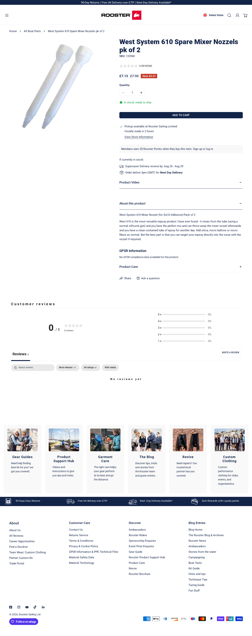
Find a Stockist (18, 547)
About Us (15, 530)
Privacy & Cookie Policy (83, 546)
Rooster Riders (138, 535)
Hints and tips (197, 574)
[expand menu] (7, 15)
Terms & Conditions (81, 540)
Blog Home (195, 529)
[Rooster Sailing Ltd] (121, 15)
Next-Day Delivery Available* (154, 2)
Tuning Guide (196, 585)
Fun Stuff (194, 590)
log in (209, 149)
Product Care (137, 563)
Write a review (230, 352)
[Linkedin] (43, 607)
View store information (139, 137)
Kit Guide (194, 568)
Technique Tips (198, 579)
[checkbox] (110, 367)
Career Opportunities (22, 541)
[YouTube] (27, 607)
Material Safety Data (81, 557)
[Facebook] (11, 607)
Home (13, 31)
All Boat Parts (32, 31)
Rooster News (197, 540)
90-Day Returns (90, 2)
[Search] (229, 15)
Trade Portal (16, 563)
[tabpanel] (126, 391)
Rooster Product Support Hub (147, 557)
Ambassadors (137, 529)
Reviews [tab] (21, 354)
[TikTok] (35, 607)
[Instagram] (19, 607)
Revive (133, 568)
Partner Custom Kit (21, 558)
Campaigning (197, 557)
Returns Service (78, 535)
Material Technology (81, 563)
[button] (245, 15)
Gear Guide (135, 552)
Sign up (197, 149)
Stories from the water (202, 552)
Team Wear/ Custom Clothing (27, 552)
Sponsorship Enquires (142, 540)
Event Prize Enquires (141, 546)
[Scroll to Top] (245, 616)
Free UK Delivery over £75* (118, 2)
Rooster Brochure (139, 574)
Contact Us (76, 529)
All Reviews (16, 535)
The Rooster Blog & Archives (206, 535)
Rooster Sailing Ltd (29, 614)
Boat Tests (195, 563)
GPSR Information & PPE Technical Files (93, 552)
